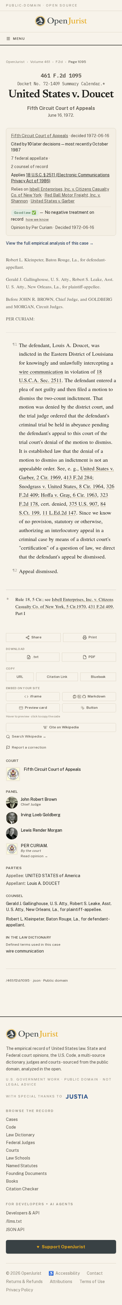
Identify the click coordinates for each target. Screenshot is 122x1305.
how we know (37, 219)
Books (12, 1181)
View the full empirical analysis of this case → (50, 243)
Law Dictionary (20, 1134)
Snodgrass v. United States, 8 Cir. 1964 (61, 486)
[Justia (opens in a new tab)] (77, 1096)
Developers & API (22, 1213)
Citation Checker (22, 1189)
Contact (95, 1273)
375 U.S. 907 (83, 503)
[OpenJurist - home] (61, 21)
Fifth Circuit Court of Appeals (61, 108)
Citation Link (57, 676)
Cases (12, 1119)
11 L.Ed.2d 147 (59, 512)
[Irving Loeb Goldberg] (12, 818)
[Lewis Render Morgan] (12, 833)
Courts (12, 1150)
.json (36, 980)
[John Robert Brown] (12, 803)
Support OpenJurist (61, 1246)
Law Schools (18, 1158)
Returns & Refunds (24, 1281)
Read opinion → (34, 856)
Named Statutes (22, 1165)
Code (11, 1127)
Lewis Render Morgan (41, 830)
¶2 (14, 570)
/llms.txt (14, 1221)
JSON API (15, 1229)
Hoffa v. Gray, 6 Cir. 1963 (69, 494)
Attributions (61, 1281)
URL (20, 676)
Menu (19, 39)
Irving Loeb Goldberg (40, 814)
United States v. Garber (52, 201)
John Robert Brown (39, 799)
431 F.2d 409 (100, 606)
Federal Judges (20, 1142)
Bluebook (98, 676)
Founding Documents (26, 1173)
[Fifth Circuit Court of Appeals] (12, 849)
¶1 (14, 344)
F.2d (59, 62)
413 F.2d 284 (78, 477)
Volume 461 (40, 62)
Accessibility (64, 1273)
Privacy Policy (19, 1289)
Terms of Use (92, 1281)
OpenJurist (15, 62)
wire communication (41, 371)
